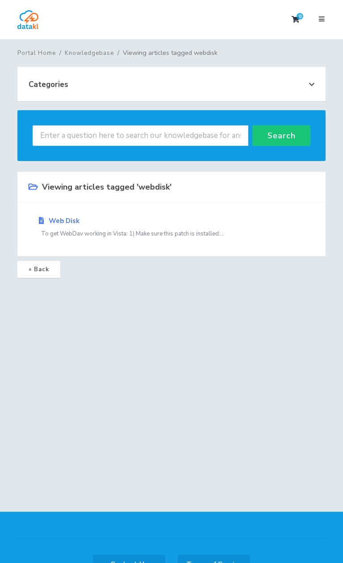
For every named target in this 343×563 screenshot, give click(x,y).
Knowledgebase (89, 53)
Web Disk (131, 227)
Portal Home (36, 53)
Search (282, 135)
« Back (39, 269)
